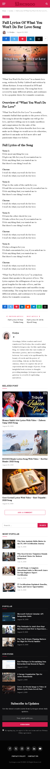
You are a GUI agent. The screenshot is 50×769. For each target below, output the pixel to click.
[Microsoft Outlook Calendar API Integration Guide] (8, 616)
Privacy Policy (19, 756)
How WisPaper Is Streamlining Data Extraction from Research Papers (31, 662)
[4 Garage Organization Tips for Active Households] (8, 677)
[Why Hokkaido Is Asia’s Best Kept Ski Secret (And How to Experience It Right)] (8, 629)
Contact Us (33, 756)
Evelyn (12, 32)
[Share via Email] (39, 39)
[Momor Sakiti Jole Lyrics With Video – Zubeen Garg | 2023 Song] (25, 404)
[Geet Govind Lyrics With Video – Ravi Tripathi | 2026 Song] (25, 481)
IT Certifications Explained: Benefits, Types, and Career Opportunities (32, 585)
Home (4, 11)
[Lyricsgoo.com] (25, 3)
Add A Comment (25, 512)
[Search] (46, 3)
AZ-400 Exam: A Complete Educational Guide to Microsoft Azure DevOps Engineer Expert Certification (32, 571)
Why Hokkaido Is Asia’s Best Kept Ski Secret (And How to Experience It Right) (32, 628)
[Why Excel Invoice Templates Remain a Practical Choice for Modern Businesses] (8, 556)
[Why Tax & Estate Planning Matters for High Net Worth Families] (8, 642)
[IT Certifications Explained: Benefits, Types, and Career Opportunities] (8, 587)
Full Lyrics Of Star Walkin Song (15, 320)
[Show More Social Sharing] (45, 39)
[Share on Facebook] (6, 39)
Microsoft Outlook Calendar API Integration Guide (30, 615)
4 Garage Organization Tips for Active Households (29, 675)
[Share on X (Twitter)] (14, 39)
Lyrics (11, 11)
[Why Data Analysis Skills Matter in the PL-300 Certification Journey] (8, 544)
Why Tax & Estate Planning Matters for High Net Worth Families (31, 640)
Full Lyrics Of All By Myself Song (35, 320)
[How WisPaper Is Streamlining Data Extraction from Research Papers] (8, 664)
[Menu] (3, 3)
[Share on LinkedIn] (30, 39)
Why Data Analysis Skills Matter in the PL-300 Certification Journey (31, 542)
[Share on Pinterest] (22, 39)
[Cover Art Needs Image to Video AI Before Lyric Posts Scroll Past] (8, 689)
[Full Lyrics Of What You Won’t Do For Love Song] (25, 59)
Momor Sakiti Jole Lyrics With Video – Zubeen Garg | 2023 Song (23, 421)
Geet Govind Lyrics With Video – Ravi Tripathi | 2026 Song (24, 498)
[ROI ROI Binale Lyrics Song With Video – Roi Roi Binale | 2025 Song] (25, 443)
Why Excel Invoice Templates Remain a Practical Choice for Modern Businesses (32, 556)
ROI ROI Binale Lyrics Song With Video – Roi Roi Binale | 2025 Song (24, 460)
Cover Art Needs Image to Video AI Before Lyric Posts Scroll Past (31, 687)
